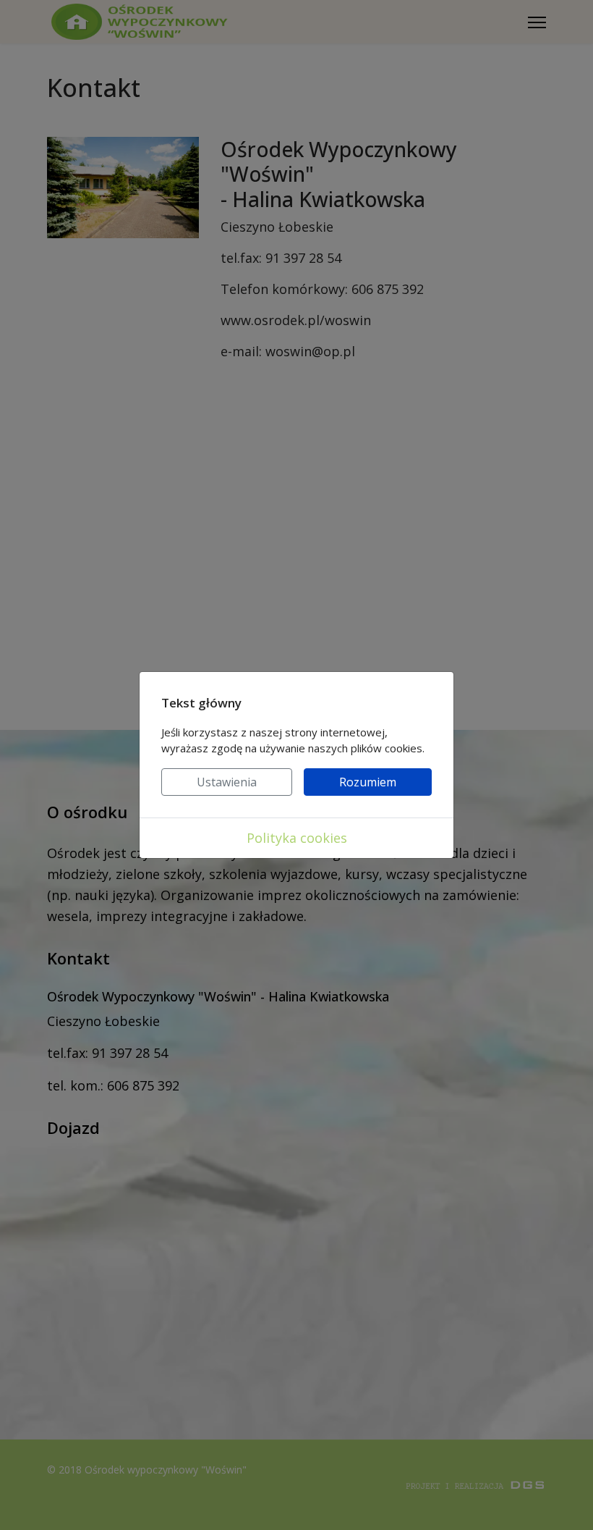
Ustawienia (227, 782)
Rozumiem (367, 782)
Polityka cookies (297, 837)
